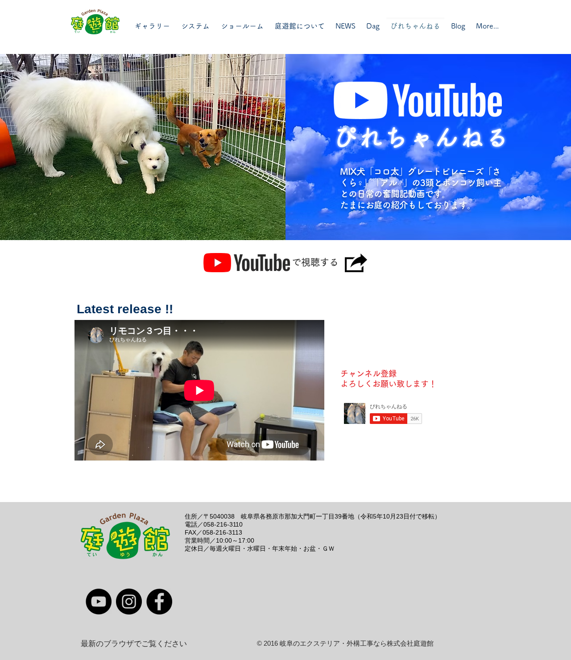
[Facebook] (159, 601)
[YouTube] (99, 601)
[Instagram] (129, 601)
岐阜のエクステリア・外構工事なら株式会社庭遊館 (357, 643)
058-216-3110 (223, 524)
